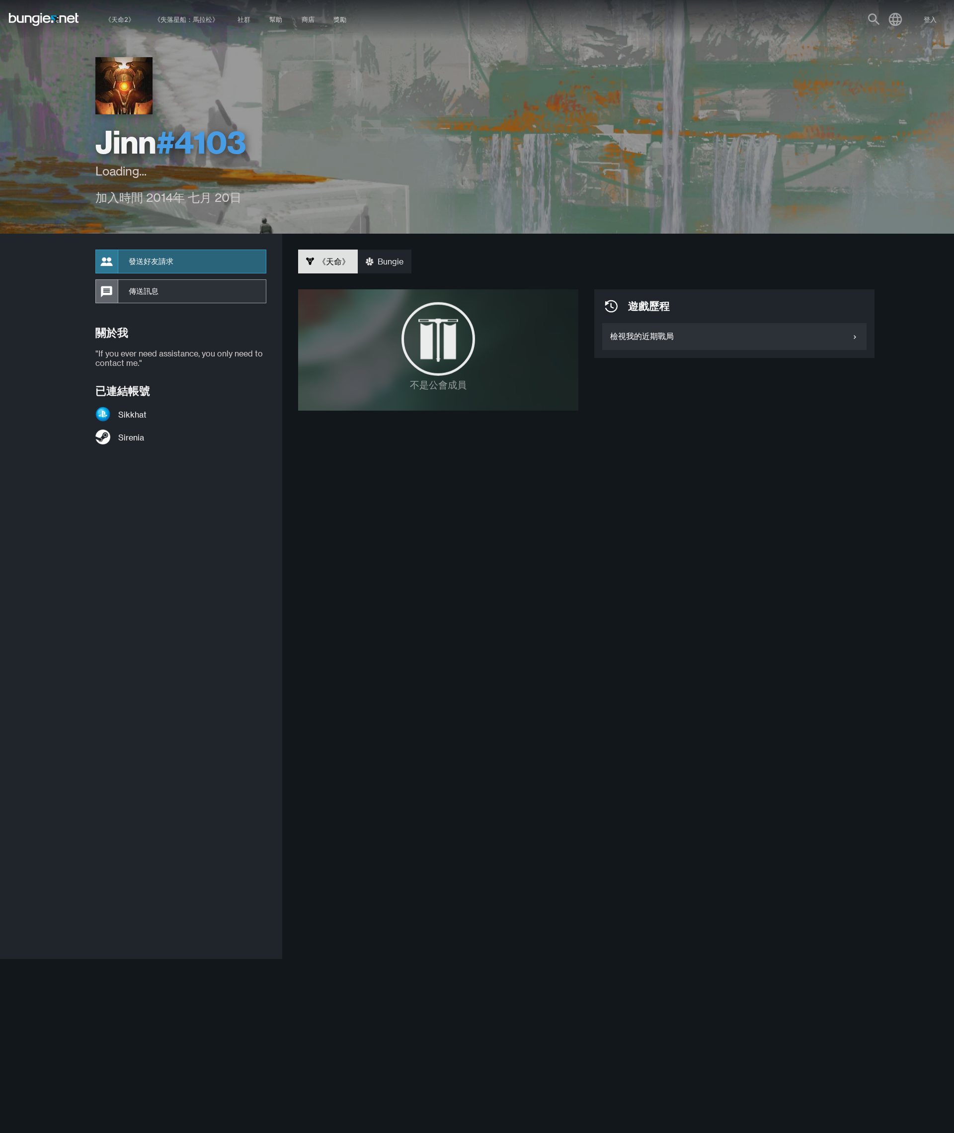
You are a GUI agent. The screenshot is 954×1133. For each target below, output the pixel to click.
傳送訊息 (144, 291)
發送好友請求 (151, 261)
